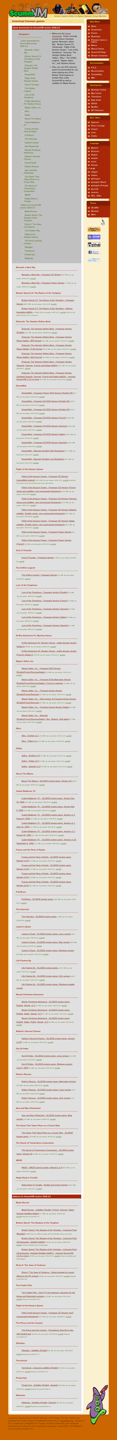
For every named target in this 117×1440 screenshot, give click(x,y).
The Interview (31, 139)
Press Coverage (98, 126)
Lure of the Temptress (29, 96)
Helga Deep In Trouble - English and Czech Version (45, 1185)
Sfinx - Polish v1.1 (30, 741)
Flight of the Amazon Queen (31, 79)
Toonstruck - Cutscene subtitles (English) (40, 1368)
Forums (94, 33)
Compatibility (96, 74)
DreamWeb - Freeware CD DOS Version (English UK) (46, 401)
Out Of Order (31, 163)
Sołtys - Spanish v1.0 (31, 766)
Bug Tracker (96, 93)
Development (96, 85)
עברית (89, 168)
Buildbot (94, 107)
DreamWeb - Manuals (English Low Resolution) (43, 459)
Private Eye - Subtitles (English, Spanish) (40, 1385)
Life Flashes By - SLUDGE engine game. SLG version (46, 976)
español (94, 158)
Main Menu (95, 22)
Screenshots (96, 30)
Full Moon (29, 135)
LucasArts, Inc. (67, 1420)
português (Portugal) (99, 186)
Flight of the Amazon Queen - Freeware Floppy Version (46, 532)
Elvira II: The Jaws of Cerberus (32, 225)
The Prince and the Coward (33, 242)
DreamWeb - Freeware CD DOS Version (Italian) (43, 434)
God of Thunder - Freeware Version (38, 557)
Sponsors (95, 122)
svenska (94, 192)
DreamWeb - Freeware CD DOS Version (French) (44, 418)
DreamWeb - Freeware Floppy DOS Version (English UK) (47, 393)
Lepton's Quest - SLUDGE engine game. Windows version (48, 950)
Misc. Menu (95, 118)
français (94, 165)
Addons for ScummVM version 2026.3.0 (30, 206)
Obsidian (29, 247)
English (94, 155)
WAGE (28, 195)
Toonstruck (30, 251)
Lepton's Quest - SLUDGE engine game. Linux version (46, 934)
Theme (93, 203)
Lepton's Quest (31, 142)
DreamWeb (30, 74)
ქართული (95, 179)
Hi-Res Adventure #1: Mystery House (32, 102)
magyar (94, 172)
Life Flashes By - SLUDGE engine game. (40, 968)
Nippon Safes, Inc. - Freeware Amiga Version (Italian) (45, 707)
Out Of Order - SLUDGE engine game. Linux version (45, 1056)
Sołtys (27, 115)
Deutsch (94, 148)
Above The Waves (33, 119)
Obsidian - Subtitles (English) (35, 1350)
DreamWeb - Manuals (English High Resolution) (43, 451)
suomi (93, 162)
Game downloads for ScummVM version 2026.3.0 (30, 43)
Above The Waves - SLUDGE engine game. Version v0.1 (46, 781)
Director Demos (97, 49)
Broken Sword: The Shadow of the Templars (33, 218)
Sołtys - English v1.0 (31, 755)
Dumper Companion (99, 56)
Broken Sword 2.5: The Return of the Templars (32, 59)
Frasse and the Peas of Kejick (31, 130)
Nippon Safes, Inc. (33, 107)
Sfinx (27, 111)
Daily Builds (96, 100)
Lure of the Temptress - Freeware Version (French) (45, 601)
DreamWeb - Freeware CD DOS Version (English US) (46, 409)
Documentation (96, 63)
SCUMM (94, 208)
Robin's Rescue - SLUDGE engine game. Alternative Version (49, 1081)
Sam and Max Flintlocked (30, 171)
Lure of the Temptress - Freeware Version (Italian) (44, 617)
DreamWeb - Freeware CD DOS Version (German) (44, 426)
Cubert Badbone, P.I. (32, 123)
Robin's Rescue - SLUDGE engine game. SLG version (46, 1098)
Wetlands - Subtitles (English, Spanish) (39, 1402)
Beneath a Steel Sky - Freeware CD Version (41, 274)
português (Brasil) (98, 182)
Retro (93, 215)
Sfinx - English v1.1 (30, 736)
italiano (94, 175)
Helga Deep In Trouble (31, 199)
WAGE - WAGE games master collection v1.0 (42, 1167)
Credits (94, 136)
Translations (96, 97)
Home (93, 26)
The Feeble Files (32, 230)
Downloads (95, 37)
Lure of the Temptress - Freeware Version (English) (45, 592)
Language (94, 143)
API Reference (97, 110)
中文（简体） (96, 196)
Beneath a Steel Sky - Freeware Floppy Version (43, 283)
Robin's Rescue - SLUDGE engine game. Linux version (46, 1090)
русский (94, 189)
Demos (94, 45)
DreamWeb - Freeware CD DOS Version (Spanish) (44, 442)
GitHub (94, 104)
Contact (94, 129)
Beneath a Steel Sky (31, 51)
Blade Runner (31, 211)
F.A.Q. (94, 68)
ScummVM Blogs (98, 52)
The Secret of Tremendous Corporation (30, 188)
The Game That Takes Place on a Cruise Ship (31, 179)
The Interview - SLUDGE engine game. (39, 916)
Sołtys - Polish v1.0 (30, 761)
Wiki (93, 78)
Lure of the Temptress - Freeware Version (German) (45, 609)
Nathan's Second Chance (32, 157)
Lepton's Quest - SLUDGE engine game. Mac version (46, 942)
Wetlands (29, 258)
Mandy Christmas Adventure (32, 151)
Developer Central (98, 90)
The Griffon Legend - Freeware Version (39, 575)
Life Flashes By (32, 146)
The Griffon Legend (29, 89)
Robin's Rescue (32, 166)
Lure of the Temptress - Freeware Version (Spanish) (45, 625)
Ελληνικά (95, 151)
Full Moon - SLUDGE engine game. (38, 899)
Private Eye (30, 254)
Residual (94, 211)
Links (93, 133)
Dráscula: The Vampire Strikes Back (31, 68)
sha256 (33, 278)
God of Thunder (32, 84)
